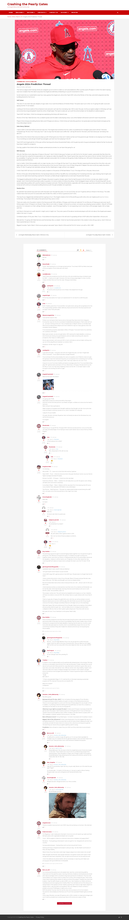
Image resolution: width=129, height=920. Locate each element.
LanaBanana (47, 274)
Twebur (45, 660)
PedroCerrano (47, 831)
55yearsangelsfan (48, 315)
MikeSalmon (46, 255)
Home (11, 12)
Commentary (21, 81)
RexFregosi (50, 650)
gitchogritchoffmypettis (51, 566)
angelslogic (46, 295)
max (44, 303)
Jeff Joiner (28, 87)
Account (64, 12)
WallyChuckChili (54, 520)
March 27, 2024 (21, 87)
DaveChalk (46, 264)
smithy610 (50, 285)
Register (74, 12)
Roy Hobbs (46, 551)
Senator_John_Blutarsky (50, 694)
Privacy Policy (40, 917)
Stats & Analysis (31, 81)
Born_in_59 (50, 733)
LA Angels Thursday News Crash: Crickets (98, 235)
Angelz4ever (47, 822)
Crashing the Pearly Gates (27, 4)
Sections (30, 12)
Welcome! (19, 12)
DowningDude (47, 497)
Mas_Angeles (51, 762)
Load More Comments (64, 903)
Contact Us (53, 12)
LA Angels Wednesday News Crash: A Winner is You (34, 235)
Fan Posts (41, 12)
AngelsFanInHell (48, 374)
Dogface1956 (47, 466)
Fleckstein (46, 425)
